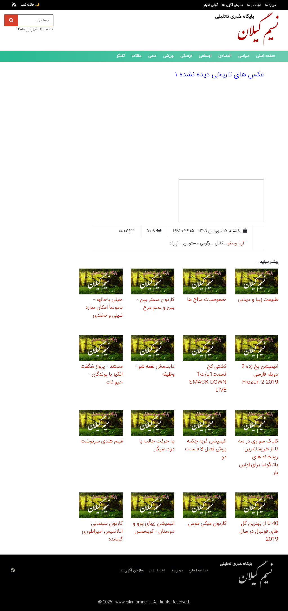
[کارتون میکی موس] (204, 506)
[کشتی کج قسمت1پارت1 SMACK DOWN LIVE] (204, 349)
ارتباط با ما (254, 5)
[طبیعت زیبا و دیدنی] (256, 282)
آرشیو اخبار (211, 5)
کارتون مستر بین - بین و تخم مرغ (155, 304)
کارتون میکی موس (207, 523)
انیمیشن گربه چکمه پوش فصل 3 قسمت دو (205, 449)
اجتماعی (205, 56)
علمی (152, 56)
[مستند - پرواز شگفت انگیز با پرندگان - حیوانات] (101, 349)
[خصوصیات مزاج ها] (204, 282)
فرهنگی (186, 56)
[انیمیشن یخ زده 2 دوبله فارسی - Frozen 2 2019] (256, 349)
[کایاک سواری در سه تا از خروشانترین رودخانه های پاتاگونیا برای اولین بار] (256, 424)
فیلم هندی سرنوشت (102, 441)
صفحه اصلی (265, 56)
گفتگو (120, 56)
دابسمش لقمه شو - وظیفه (154, 370)
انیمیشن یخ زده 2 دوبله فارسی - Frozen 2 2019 (260, 374)
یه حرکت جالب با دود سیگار (156, 445)
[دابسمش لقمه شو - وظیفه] (153, 349)
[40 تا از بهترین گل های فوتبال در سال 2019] (256, 506)
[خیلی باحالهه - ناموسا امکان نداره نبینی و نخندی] (101, 282)
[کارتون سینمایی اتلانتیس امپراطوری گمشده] (101, 506)
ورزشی (168, 56)
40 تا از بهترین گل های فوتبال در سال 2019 (258, 531)
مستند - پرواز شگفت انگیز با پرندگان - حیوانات (102, 374)
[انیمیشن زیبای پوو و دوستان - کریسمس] (153, 506)
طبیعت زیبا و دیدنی (258, 300)
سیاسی (243, 56)
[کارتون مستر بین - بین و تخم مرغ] (153, 282)
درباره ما (270, 5)
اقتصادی (224, 56)
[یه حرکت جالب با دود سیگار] (153, 424)
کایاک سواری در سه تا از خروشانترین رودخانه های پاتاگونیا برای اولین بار (258, 457)
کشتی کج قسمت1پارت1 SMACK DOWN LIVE (207, 378)
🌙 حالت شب (30, 5)
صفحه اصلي (198, 570)
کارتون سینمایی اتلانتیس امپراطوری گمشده (102, 531)
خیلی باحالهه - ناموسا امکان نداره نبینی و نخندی (104, 308)
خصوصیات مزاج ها (206, 300)
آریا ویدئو (236, 243)
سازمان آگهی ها (232, 5)
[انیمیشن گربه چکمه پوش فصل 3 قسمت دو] (204, 424)
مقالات (136, 56)
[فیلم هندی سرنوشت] (101, 424)
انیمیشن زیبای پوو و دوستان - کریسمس (153, 527)
